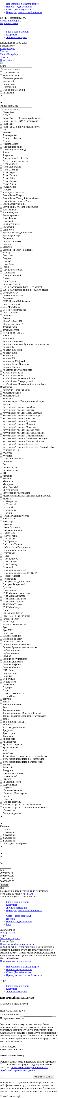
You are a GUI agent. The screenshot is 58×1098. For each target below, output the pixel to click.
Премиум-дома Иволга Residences (24, 12)
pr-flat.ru (28, 893)
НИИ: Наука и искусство (16, 515)
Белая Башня (9, 218)
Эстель (6, 796)
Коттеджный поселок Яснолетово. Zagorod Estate (28, 447)
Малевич (7, 478)
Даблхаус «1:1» (11, 292)
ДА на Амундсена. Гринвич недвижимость (25, 289)
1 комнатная (9, 832)
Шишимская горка (12, 790)
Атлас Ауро (9, 172)
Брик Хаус (8, 229)
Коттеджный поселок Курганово (20, 421)
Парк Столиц (10, 564)
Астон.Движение (12, 166)
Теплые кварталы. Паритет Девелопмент (24, 716)
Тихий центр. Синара (14, 721)
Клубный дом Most (13, 375)
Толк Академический (14, 727)
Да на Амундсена (12, 284)
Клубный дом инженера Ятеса (19, 378)
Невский (7, 513)
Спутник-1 (8, 684)
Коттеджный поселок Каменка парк (22, 415)
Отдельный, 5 (10, 553)
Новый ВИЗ (9, 533)
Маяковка (8, 481)
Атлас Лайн (9, 178)
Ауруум (7, 189)
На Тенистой (9, 504)
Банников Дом (10, 212)
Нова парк (8, 521)
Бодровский (9, 227)
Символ (7, 656)
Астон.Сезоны (10, 169)
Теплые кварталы (12, 710)
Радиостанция (10, 590)
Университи (9, 738)
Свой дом (8, 633)
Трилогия (8, 736)
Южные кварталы (12, 801)
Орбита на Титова (12, 544)
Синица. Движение (13, 661)
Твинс (6, 701)
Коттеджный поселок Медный (19, 424)
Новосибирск (7, 60)
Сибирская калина (12, 650)
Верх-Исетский (11, 75)
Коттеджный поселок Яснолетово (20, 444)
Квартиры (11, 34)
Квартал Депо (10, 352)
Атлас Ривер (9, 184)
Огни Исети (9, 538)
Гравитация (9, 272)
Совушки (7, 676)
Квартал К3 (9, 358)
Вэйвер (6, 252)
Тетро (6, 719)
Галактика (8, 255)
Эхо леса (7, 799)
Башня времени (11, 215)
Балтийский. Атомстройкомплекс (20, 206)
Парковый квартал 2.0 (14, 570)
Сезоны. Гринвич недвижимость (20, 647)
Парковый (8, 567)
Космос (6, 404)
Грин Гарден (9, 281)
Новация (7, 524)
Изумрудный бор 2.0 (13, 332)
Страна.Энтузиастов (13, 693)
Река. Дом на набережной (16, 616)
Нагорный (8, 507)
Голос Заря (8, 264)
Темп (5, 707)
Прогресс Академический (16, 581)
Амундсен (8, 155)
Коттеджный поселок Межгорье (20, 427)
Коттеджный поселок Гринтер (18, 410)
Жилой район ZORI (13, 321)
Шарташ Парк (10, 784)
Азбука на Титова (12, 138)
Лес (4, 464)
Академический (11, 72)
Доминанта (9, 315)
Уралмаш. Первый (12, 744)
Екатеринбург (7, 48)
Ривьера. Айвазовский (14, 624)
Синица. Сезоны (11, 667)
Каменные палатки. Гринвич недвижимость (26, 344)
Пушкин (7, 587)
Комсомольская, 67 (13, 392)
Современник (10, 673)
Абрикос (7, 132)
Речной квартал (11, 618)
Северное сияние (12, 635)
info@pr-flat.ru (7, 932)
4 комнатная (9, 840)
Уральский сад (10, 747)
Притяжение (9, 578)
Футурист (8, 770)
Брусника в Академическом (17, 232)
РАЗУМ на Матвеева (13, 601)
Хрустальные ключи (13, 773)
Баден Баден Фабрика (14, 204)
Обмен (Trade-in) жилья (18, 9)
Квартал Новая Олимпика (16, 364)
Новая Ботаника (11, 527)
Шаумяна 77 (9, 787)
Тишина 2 (8, 724)
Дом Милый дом (11, 306)
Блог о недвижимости (17, 31)
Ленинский (9, 84)
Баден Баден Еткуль (13, 195)
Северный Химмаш (13, 641)
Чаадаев (7, 779)
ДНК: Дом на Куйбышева (16, 301)
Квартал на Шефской (14, 361)
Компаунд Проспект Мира (16, 390)
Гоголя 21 (8, 261)
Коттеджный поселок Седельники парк (23, 435)
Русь (5, 627)
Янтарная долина (12, 813)
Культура (7, 452)
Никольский (9, 518)
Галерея (7, 258)
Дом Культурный (12, 304)
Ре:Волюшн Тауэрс (13, 613)
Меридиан (8, 484)
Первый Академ (11, 575)
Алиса (6, 152)
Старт (6, 690)
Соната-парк (9, 681)
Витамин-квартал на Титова (17, 249)
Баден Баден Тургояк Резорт (17, 201)
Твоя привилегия (12, 704)
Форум (3, 935)
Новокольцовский (12, 530)
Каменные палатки (13, 341)
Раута (5, 610)
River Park (8, 123)
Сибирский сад (11, 653)
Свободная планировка (15, 843)
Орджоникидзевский (14, 90)
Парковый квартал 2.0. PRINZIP (20, 573)
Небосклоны (9, 510)
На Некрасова (10, 501)
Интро (6, 335)
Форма (6, 764)
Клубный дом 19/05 (13, 372)
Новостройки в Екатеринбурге (22, 3)
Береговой (8, 221)
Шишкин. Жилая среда (15, 793)
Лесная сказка (10, 467)
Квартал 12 (8, 347)
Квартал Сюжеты (12, 367)
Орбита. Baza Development (16, 547)
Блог (8, 924)
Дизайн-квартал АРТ (14, 295)
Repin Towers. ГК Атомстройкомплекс (23, 118)
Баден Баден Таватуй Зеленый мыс (21, 198)
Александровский (12, 146)
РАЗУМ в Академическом (16, 593)
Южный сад (9, 810)
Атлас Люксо (10, 181)
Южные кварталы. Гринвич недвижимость (25, 807)
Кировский (9, 81)
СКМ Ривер (9, 670)
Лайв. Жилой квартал (14, 458)
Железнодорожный (13, 78)
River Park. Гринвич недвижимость (21, 126)
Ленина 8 (8, 461)
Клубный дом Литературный (18, 381)
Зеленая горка (10, 327)
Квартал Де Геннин (13, 349)
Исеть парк (8, 338)
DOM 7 (6, 115)
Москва (4, 51)
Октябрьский (10, 87)
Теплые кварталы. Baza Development (22, 713)
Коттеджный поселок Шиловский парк (23, 441)
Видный (7, 244)
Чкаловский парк (12, 781)
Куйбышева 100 (11, 450)
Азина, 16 (8, 141)
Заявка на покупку (10, 938)
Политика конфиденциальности (17, 944)
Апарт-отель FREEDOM (15, 158)
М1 (4, 472)
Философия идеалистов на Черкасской (23, 761)
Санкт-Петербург (9, 54)
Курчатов (8, 455)
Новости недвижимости (19, 6)
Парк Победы (10, 561)
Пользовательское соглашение (16, 961)
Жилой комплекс (9, 105)
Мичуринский (10, 490)
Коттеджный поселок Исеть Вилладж (22, 412)
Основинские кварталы (15, 550)
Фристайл (8, 767)
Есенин (7, 318)
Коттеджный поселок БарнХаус (19, 407)
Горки (6, 267)
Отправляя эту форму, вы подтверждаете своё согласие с (26, 1067)
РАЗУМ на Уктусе (12, 607)
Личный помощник (10, 20)
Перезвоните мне (9, 23)
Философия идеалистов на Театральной (24, 759)
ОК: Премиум (10, 541)
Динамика (8, 298)
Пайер (6, 555)
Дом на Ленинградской (15, 309)
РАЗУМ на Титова (12, 604)
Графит (6, 278)
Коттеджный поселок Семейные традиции (25, 438)
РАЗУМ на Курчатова (14, 595)
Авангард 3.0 (10, 135)
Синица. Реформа (12, 664)
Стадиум (7, 687)
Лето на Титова (11, 470)
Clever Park (8, 112)
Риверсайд (8, 621)
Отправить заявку (43, 1076)
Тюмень (4, 57)
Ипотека (10, 918)
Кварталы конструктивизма (17, 369)
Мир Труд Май (10, 487)
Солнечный (9, 678)
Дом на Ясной (10, 312)
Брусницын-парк (12, 235)
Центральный (10, 776)
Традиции (8, 730)
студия (6, 829)
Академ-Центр (10, 143)
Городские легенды (13, 269)
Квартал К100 (10, 355)
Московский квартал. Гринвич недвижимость (27, 495)
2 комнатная (9, 835)
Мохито (7, 498)
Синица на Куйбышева (15, 658)
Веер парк (8, 238)
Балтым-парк (9, 209)
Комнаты (5, 826)
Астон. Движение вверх (15, 161)
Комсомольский (11, 395)
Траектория (9, 733)
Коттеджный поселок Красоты (19, 418)
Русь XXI (8, 630)
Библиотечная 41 (12, 224)
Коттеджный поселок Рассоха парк (21, 430)
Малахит (7, 475)
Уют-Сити (8, 753)
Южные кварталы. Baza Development (22, 804)
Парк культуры (10, 558)
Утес (5, 750)
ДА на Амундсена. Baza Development (22, 287)
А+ (4, 129)
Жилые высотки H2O (14, 324)
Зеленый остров (11, 330)
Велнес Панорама (12, 241)
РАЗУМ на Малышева (14, 598)
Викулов (7, 246)
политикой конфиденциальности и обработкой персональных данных (24, 1069)
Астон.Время (10, 164)
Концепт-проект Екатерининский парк (23, 401)
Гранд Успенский (12, 275)
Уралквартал (9, 741)
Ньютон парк (10, 535)
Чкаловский (9, 92)
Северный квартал (12, 638)
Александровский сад (14, 149)
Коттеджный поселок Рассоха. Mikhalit (23, 432)
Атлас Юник (9, 186)
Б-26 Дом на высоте (13, 192)
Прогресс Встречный (14, 584)
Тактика (7, 698)
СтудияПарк (9, 696)
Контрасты (8, 398)
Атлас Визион (10, 175)
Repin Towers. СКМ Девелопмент (20, 121)
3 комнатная (9, 837)
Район (3, 66)
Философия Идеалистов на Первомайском (25, 756)
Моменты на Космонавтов (16, 493)
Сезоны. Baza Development (17, 644)
